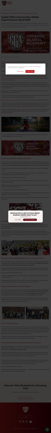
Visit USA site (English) (30, 219)
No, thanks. (18, 219)
